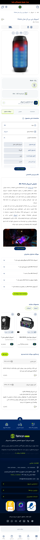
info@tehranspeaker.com (27, 479)
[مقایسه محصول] (13, 33)
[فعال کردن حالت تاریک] (6, 6)
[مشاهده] (34, 344)
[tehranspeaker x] (28, 521)
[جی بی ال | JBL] (10, 27)
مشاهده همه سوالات (21, 294)
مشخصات (32, 112)
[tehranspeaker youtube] (16, 521)
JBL (5, 125)
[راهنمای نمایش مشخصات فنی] (23, 118)
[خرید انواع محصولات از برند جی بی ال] (20, 2)
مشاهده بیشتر (20, 169)
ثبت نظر (5, 354)
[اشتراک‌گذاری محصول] (17, 33)
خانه (38, 12)
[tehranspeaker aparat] (32, 521)
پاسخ (5, 375)
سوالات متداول (7, 112)
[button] (36, 537)
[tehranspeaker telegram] (20, 521)
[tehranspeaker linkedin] (24, 521)
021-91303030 (31, 468)
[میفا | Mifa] (18, 314)
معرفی (20, 112)
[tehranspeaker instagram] (8, 521)
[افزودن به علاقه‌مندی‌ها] (21, 33)
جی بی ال (30, 188)
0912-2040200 (22, 468)
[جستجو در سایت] (37, 7)
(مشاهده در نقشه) (16, 475)
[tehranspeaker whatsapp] (12, 521)
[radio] (34, 85)
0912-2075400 (12, 468)
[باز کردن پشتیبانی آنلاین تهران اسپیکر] (2, 7)
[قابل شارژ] (28, 27)
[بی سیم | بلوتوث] (31, 27)
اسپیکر (32, 12)
